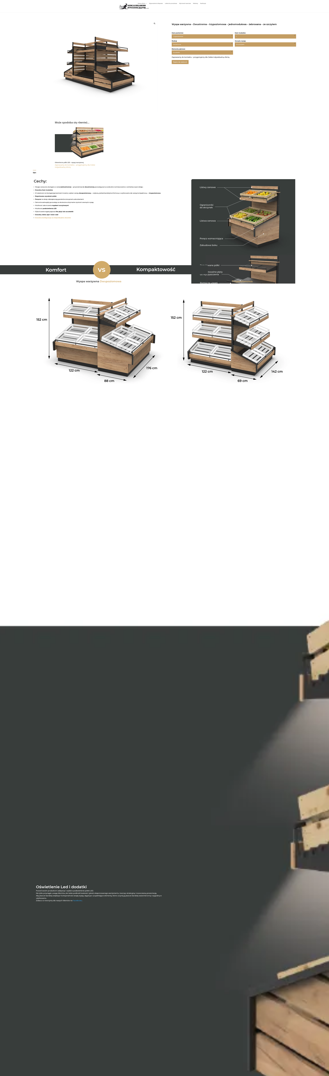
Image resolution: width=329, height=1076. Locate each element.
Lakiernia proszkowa (171, 3)
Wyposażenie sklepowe (156, 3)
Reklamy (195, 3)
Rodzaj (174, 41)
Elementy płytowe (178, 49)
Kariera (140, 8)
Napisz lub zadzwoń (180, 62)
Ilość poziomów (177, 33)
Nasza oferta (141, 3)
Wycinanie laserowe (185, 3)
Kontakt (146, 8)
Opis (34, 173)
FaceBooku (77, 901)
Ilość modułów (240, 33)
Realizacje (203, 3)
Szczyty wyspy (240, 41)
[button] (154, 23)
